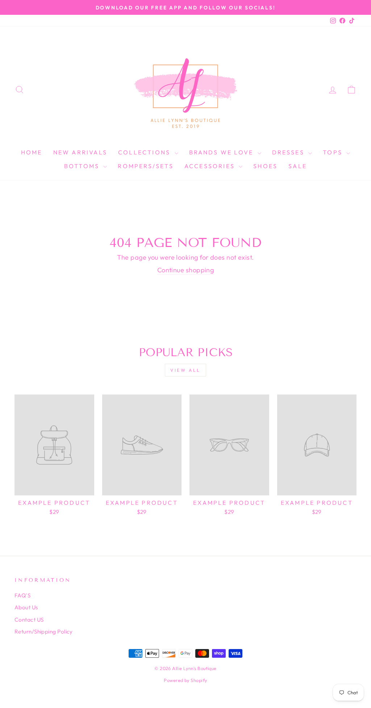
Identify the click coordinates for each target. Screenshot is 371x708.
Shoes (265, 166)
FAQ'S (22, 595)
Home (31, 152)
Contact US (29, 619)
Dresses (289, 152)
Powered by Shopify (185, 680)
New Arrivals (80, 152)
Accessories (210, 166)
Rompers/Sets (145, 166)
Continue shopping (185, 270)
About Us (26, 607)
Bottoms (83, 166)
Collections (145, 152)
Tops (334, 152)
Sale (297, 166)
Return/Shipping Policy (43, 631)
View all (185, 370)
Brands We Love (222, 152)
